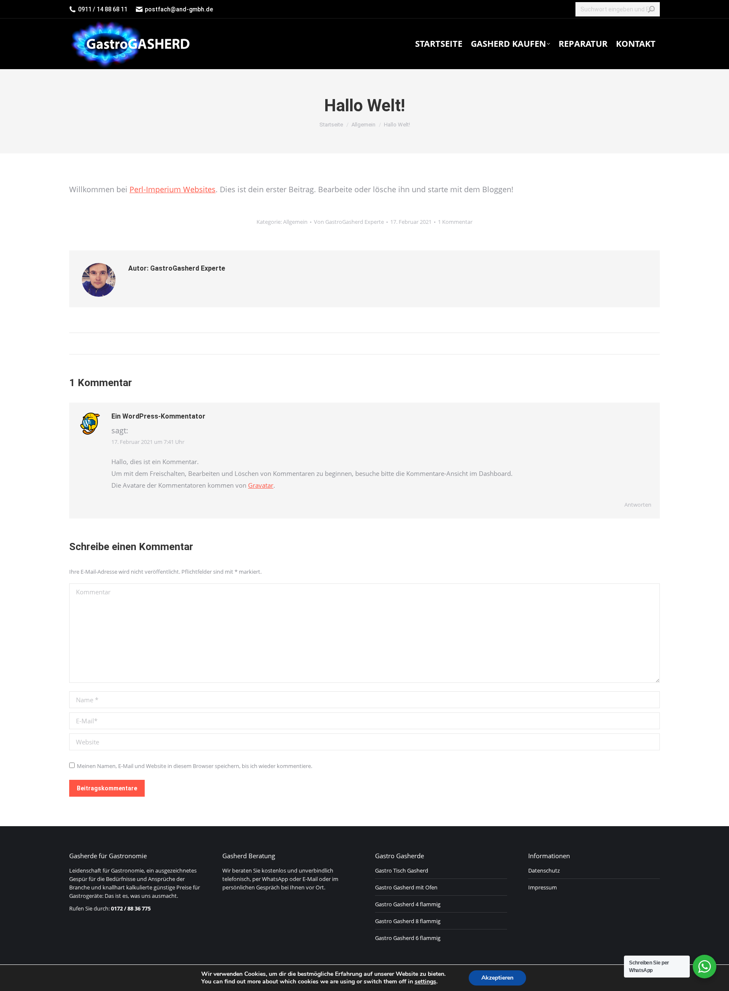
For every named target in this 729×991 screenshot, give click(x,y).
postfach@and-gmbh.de (179, 9)
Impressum (542, 887)
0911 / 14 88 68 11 (102, 9)
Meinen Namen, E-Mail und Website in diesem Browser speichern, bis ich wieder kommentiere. (194, 766)
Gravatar (260, 485)
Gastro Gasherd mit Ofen (406, 887)
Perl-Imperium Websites (173, 189)
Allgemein (295, 222)
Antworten (637, 504)
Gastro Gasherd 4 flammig (407, 904)
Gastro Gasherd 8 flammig (407, 921)
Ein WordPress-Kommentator (158, 416)
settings (425, 982)
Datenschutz (544, 870)
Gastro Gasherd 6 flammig (407, 938)
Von (349, 222)
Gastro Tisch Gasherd (401, 870)
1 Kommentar (455, 222)
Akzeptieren (497, 978)
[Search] (651, 9)
